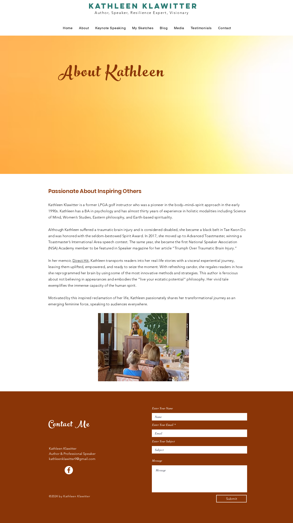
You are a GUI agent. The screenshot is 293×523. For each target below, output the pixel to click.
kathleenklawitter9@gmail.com (72, 459)
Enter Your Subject (163, 441)
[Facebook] (69, 470)
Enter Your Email (162, 424)
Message (157, 460)
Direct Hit (80, 260)
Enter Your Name (162, 408)
